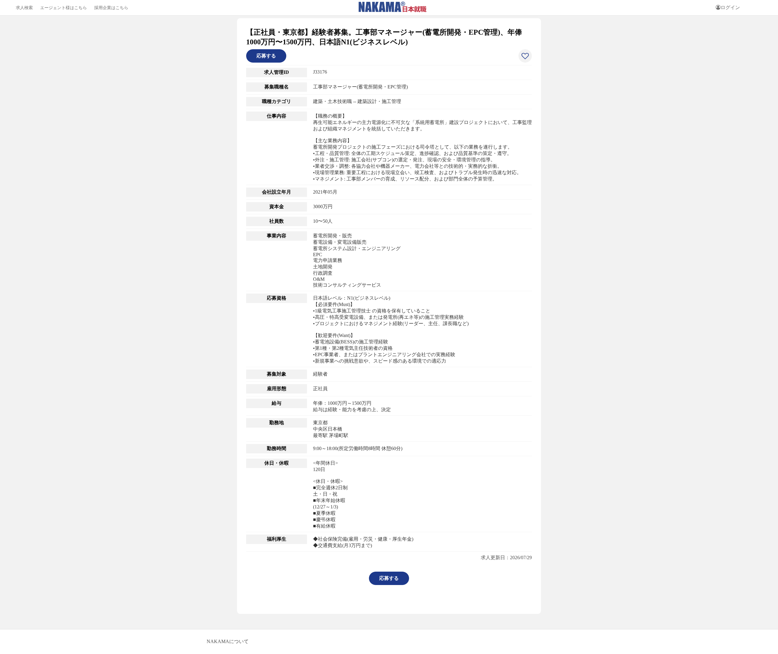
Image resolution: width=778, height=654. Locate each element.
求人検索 (24, 7)
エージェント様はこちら (63, 7)
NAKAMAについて (228, 641)
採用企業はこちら (111, 7)
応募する (266, 55)
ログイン (730, 7)
